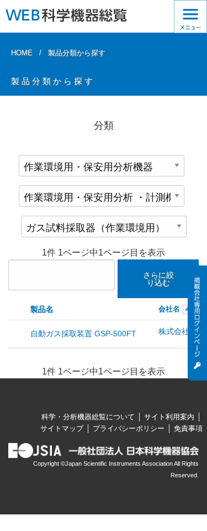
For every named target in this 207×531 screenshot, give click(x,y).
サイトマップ (61, 428)
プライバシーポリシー (128, 428)
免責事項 (188, 428)
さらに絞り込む (158, 278)
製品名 (42, 309)
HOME (22, 53)
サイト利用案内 (169, 417)
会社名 (169, 309)
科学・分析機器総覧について (88, 417)
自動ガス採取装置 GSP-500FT (83, 333)
